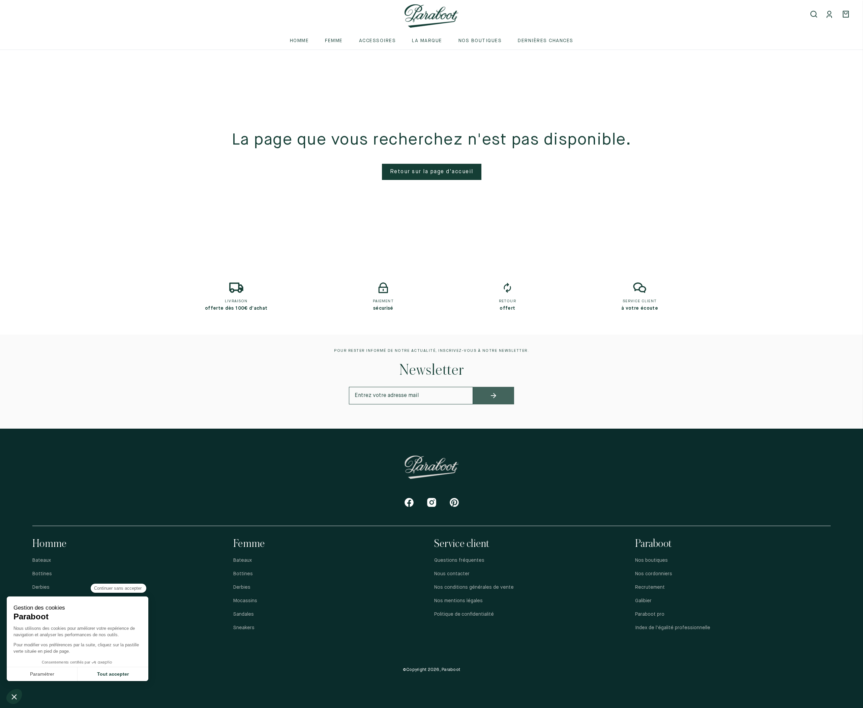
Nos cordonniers (653, 574)
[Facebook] (409, 502)
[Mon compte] (831, 15)
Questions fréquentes (459, 560)
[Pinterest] (454, 502)
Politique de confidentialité (464, 614)
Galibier (643, 600)
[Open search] (814, 15)
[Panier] (847, 15)
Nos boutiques (480, 40)
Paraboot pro (649, 614)
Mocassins (245, 600)
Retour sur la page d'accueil (431, 172)
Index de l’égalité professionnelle (672, 627)
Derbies (41, 587)
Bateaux (41, 560)
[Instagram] (431, 502)
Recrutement (650, 587)
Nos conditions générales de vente (474, 587)
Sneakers (244, 627)
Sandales (243, 614)
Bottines (42, 574)
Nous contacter (452, 574)
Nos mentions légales (458, 600)
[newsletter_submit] (493, 395)
